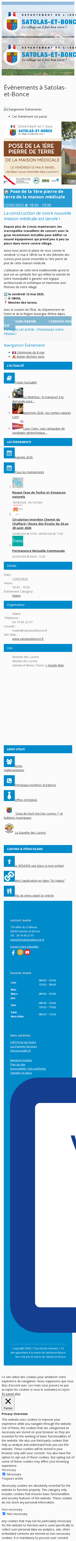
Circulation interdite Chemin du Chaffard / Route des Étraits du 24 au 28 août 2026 (40, 524)
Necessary (14, 1474)
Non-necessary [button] (12, 1509)
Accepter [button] (64, 1389)
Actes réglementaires (14, 768)
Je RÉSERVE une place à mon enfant (39, 866)
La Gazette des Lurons (30, 833)
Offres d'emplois (26, 800)
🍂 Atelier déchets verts (28, 357)
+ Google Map (54, 665)
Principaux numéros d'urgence (35, 785)
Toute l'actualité (26, 382)
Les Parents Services (23, 1046)
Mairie (16, 596)
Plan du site (17, 1064)
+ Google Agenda (23, 321)
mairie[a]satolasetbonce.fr (27, 940)
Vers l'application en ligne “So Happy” (40, 881)
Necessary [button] (9, 1470)
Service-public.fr (20, 1050)
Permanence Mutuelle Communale (38, 551)
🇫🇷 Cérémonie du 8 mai (28, 352)
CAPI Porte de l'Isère (23, 1042)
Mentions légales (21, 1060)
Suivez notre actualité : (24, 946)
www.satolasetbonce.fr (28, 639)
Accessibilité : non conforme (28, 1068)
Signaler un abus (21, 1073)
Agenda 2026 (24, 457)
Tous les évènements (29, 472)
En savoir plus (11, 1394)
